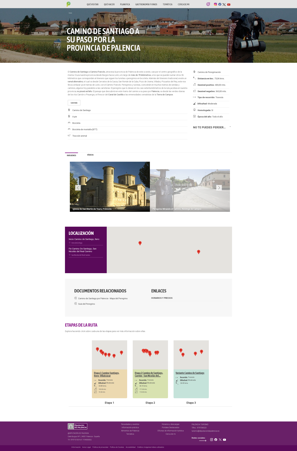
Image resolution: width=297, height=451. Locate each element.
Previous (78, 188)
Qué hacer (109, 4)
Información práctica (130, 427)
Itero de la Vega (76, 243)
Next (219, 188)
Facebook (220, 4)
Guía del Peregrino (86, 304)
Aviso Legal (86, 447)
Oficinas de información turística (170, 431)
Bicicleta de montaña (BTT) (84, 129)
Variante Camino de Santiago (190, 372)
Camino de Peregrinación (209, 72)
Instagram (215, 4)
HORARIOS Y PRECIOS (162, 298)
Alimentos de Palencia (130, 431)
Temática (167, 4)
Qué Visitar (92, 4)
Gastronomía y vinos (146, 4)
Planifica (125, 4)
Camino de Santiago (81, 110)
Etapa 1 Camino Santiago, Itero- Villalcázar (106, 374)
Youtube (228, 4)
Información (76, 447)
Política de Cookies (117, 447)
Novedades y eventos (130, 424)
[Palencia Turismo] (68, 4)
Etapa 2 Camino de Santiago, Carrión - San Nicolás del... (149, 374)
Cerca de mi (183, 4)
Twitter (224, 4)
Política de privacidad (100, 447)
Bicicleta (76, 123)
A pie (74, 116)
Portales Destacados (170, 427)
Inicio (70, 13)
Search (208, 4)
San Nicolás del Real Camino (80, 255)
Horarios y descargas (170, 424)
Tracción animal (79, 136)
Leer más (74, 103)
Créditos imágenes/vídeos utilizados (150, 447)
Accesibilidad (131, 447)
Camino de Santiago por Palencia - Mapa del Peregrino (103, 298)
